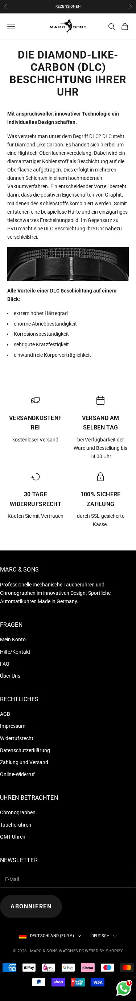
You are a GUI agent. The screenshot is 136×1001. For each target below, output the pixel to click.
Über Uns (10, 676)
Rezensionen (68, 6)
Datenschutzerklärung (25, 750)
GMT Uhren (12, 837)
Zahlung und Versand (24, 762)
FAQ (4, 664)
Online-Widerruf (17, 774)
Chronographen (18, 812)
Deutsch (100, 935)
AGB (5, 714)
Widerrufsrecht (16, 738)
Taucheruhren (15, 825)
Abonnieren (31, 906)
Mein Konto (13, 639)
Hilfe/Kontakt (15, 652)
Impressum (12, 726)
